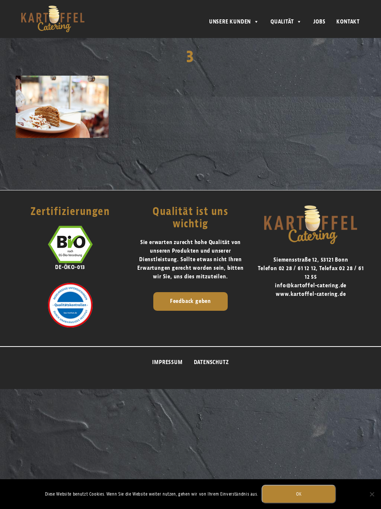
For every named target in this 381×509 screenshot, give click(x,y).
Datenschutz (211, 362)
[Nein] (371, 494)
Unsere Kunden (230, 21)
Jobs (319, 21)
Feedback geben (190, 301)
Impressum (167, 362)
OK (298, 494)
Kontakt (348, 21)
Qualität (282, 21)
